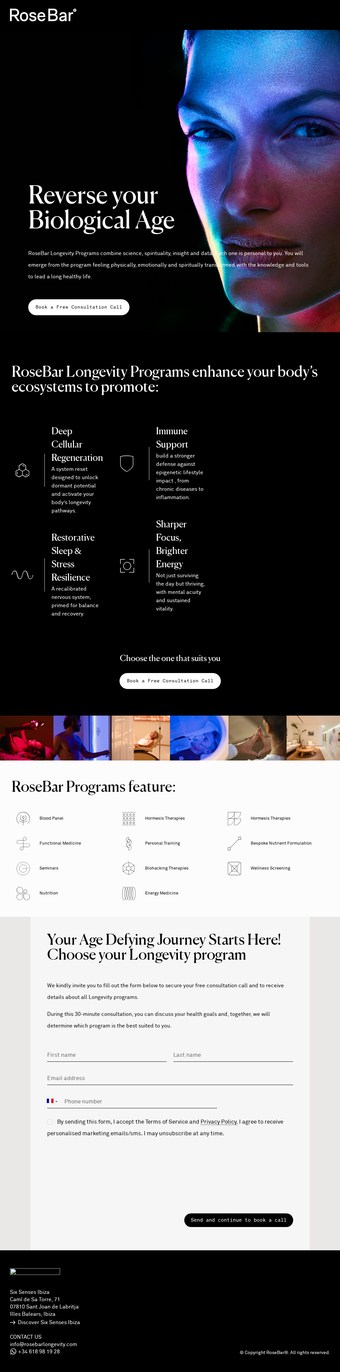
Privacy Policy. (219, 1122)
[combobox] (53, 1101)
